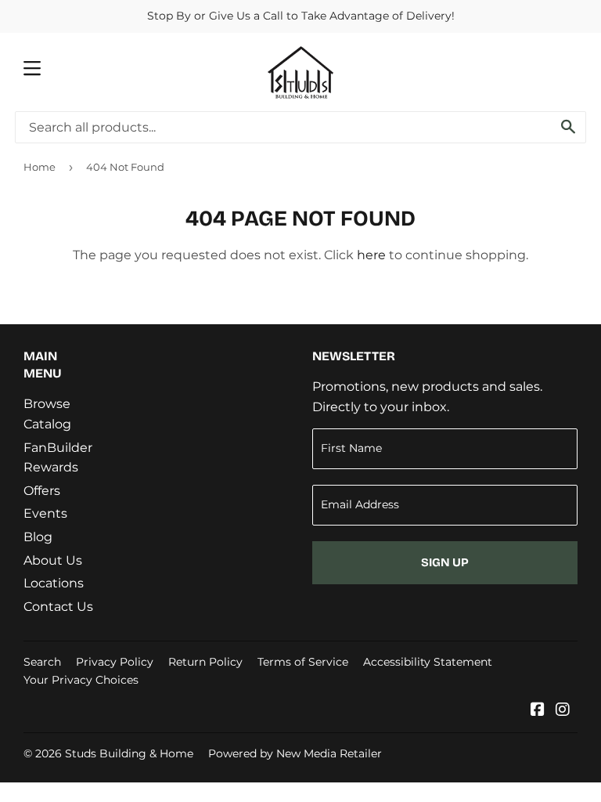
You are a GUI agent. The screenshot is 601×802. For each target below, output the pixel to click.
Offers (41, 490)
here (371, 254)
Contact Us (58, 606)
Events (45, 513)
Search (42, 662)
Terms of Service (302, 662)
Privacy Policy (114, 662)
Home (39, 167)
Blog (37, 536)
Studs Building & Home (129, 753)
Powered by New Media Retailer (295, 753)
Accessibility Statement (427, 662)
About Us (52, 560)
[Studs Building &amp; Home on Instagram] (563, 710)
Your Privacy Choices (81, 680)
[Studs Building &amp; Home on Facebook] (538, 710)
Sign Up (445, 562)
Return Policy (205, 662)
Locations (53, 583)
